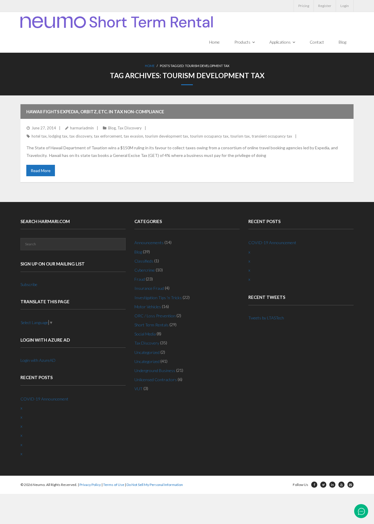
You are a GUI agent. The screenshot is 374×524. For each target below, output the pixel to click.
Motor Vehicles (147, 306)
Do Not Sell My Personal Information (155, 484)
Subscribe (28, 284)
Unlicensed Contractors (155, 379)
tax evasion (133, 136)
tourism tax (240, 136)
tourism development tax (166, 136)
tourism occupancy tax (209, 136)
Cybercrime (144, 270)
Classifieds (143, 260)
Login (344, 6)
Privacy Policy (90, 484)
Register (324, 6)
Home (150, 66)
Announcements (149, 242)
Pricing (303, 6)
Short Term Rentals (151, 324)
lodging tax (58, 136)
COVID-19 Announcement (44, 398)
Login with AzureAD (38, 360)
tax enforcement (108, 136)
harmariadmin (82, 128)
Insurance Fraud (149, 288)
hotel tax (39, 136)
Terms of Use (113, 484)
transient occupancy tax (272, 136)
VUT (138, 388)
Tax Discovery (129, 128)
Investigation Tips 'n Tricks (158, 297)
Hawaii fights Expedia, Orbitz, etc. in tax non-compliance (95, 111)
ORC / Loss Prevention (155, 315)
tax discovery (80, 136)
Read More (41, 170)
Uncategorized (147, 352)
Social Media (145, 333)
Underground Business (154, 370)
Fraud (139, 279)
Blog (112, 128)
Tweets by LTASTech (266, 317)
